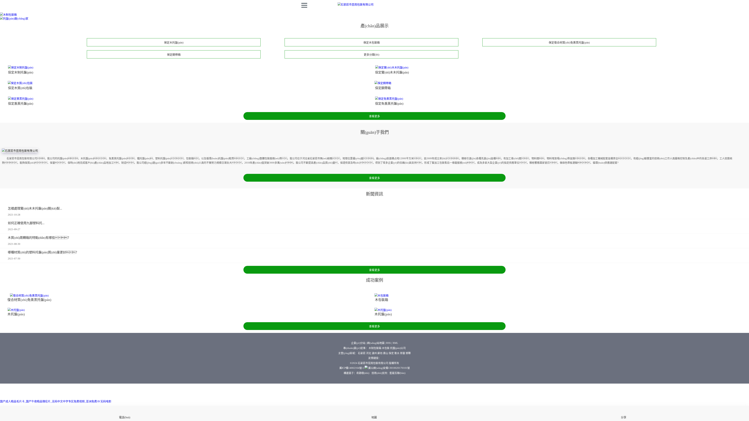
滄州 (374, 353)
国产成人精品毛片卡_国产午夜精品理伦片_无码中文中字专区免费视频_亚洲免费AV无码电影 (55, 401)
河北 (368, 353)
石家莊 (362, 353)
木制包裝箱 (375, 348)
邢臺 (402, 353)
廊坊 (379, 353)
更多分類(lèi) (371, 54)
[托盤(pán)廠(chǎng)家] (14, 18)
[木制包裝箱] (8, 14)
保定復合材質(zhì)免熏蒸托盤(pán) (569, 42)
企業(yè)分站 (358, 343)
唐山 (385, 353)
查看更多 (374, 116)
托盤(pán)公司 (398, 348)
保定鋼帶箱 (174, 54)
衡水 (396, 353)
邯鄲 (408, 353)
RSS (388, 343)
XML (395, 343)
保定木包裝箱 (371, 42)
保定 (391, 353)
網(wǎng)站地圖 (375, 343)
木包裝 (386, 348)
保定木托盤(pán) (174, 42)
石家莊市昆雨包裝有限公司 (373, 363)
